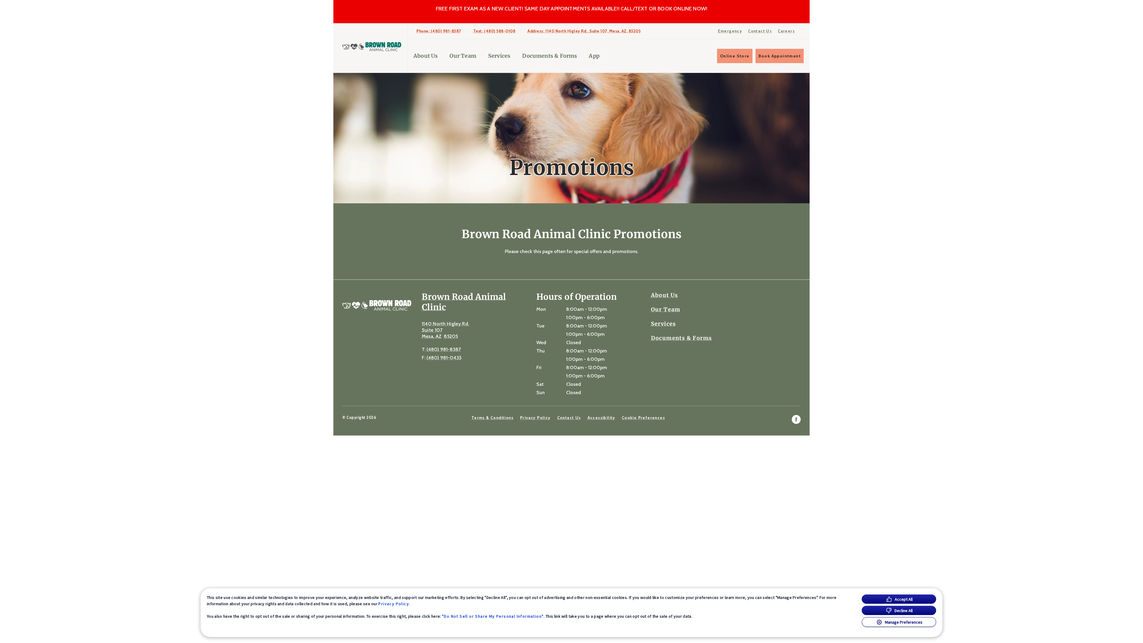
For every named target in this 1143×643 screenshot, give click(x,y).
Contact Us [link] (760, 31)
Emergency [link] (730, 31)
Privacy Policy (393, 603)
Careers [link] (786, 31)
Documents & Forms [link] (549, 55)
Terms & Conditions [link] (492, 417)
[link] (371, 46)
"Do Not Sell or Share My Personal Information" (493, 616)
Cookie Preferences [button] (643, 417)
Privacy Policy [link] (535, 417)
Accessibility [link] (601, 417)
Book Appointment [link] (779, 56)
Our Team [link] (462, 55)
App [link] (594, 55)
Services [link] (499, 55)
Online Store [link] (734, 56)
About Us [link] (425, 55)
